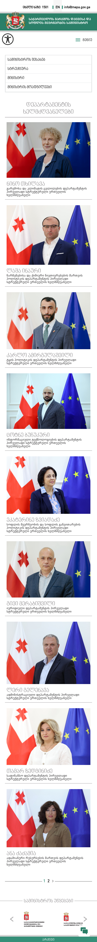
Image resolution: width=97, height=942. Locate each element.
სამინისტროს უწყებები (48, 901)
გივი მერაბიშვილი (31, 604)
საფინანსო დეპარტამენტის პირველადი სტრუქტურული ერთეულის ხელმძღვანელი (39, 778)
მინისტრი (16, 78)
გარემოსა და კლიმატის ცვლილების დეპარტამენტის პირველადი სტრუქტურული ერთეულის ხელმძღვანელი (47, 192)
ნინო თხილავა (26, 184)
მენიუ (87, 40)
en (58, 7)
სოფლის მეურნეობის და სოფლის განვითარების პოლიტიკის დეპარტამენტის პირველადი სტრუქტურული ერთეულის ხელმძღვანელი (44, 528)
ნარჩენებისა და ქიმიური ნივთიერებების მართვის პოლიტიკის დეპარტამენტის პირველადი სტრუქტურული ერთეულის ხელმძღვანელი (45, 279)
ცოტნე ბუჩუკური (28, 435)
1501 (45, 7)
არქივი (48, 940)
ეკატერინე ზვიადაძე (33, 520)
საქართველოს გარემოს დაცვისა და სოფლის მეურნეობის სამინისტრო (15, 20)
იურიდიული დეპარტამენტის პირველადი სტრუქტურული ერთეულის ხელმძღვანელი (39, 610)
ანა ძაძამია (21, 854)
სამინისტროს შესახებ (26, 60)
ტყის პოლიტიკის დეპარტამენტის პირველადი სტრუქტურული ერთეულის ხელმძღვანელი (41, 362)
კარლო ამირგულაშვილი (40, 356)
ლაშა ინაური (24, 271)
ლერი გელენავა (28, 690)
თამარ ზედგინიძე (30, 771)
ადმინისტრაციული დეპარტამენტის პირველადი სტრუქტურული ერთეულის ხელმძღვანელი (43, 697)
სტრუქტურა (18, 69)
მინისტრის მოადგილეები (30, 87)
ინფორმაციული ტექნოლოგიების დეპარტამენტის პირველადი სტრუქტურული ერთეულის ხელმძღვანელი (44, 443)
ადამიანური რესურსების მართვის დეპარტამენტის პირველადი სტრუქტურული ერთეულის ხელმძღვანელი (45, 861)
